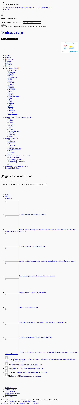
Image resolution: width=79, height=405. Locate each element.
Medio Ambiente (13, 96)
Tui (9, 143)
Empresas (11, 86)
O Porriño (11, 133)
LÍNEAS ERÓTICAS (11, 389)
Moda (10, 98)
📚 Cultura (8, 61)
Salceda (10, 136)
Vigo (9, 119)
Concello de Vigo (13, 157)
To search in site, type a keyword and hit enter (15, 184)
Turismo (10, 107)
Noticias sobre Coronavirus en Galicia (16, 166)
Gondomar (11, 124)
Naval (10, 101)
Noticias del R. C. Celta (12, 168)
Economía (11, 72)
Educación (11, 82)
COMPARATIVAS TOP (12, 393)
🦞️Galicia (8, 57)
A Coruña (11, 152)
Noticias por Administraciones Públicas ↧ (17, 156)
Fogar (10, 91)
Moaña (10, 126)
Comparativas (12, 114)
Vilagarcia (11, 145)
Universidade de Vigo (15, 159)
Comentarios (8, 198)
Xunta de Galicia (13, 163)
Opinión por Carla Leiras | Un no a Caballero (33, 292)
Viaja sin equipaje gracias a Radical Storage (32, 246)
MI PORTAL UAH (11, 395)
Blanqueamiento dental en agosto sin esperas (32, 214)
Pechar (3, 24)
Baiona (10, 121)
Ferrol (10, 150)
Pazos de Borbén (13, 131)
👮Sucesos (8, 66)
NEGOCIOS (9, 396)
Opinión (10, 75)
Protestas (11, 103)
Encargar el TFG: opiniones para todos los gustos (27, 364)
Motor (10, 100)
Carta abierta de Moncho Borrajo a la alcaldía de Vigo (35, 337)
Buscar (7, 9)
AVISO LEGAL (12, 403)
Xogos (10, 112)
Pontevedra (11, 142)
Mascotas (11, 94)
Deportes (11, 74)
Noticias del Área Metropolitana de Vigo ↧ (18, 117)
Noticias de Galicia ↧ (11, 138)
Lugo (10, 154)
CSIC (10, 81)
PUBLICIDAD (23, 403)
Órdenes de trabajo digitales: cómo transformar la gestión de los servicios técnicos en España (47, 261)
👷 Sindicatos (12, 70)
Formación (11, 89)
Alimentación (12, 77)
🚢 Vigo (7, 55)
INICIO (3, 403)
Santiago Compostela (14, 149)
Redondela (11, 134)
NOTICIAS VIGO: (11, 388)
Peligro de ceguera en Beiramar (29, 307)
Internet (10, 93)
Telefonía (11, 108)
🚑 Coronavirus (9, 59)
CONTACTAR (33, 403)
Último (7, 194)
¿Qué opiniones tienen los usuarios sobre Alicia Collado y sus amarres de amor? (43, 322)
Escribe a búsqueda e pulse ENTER (12, 22)
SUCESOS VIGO (10, 391)
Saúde (10, 105)
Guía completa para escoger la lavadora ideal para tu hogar (37, 276)
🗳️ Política (8, 63)
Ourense (11, 147)
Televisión (11, 110)
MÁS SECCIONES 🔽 (12, 68)
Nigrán (10, 129)
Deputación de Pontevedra (16, 161)
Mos (9, 128)
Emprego (11, 84)
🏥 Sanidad (8, 65)
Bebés (10, 79)
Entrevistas (11, 88)
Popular (7, 196)
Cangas (10, 122)
